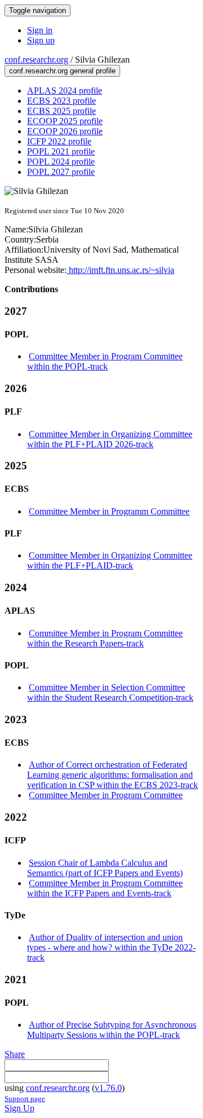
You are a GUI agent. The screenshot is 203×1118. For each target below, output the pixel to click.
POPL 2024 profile (61, 161)
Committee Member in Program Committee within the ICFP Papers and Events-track (105, 888)
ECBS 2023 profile (61, 100)
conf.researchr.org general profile (62, 71)
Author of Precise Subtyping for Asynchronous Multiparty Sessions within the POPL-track (111, 1030)
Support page (25, 1098)
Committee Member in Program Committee (106, 795)
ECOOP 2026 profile (65, 131)
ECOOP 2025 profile (65, 121)
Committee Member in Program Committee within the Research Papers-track (105, 638)
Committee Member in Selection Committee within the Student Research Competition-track (110, 692)
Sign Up (19, 1108)
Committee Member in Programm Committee (109, 511)
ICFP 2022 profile (59, 141)
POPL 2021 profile (61, 151)
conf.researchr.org (36, 59)
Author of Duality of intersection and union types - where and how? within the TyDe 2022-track (111, 947)
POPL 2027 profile (61, 172)
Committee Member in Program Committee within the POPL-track (105, 361)
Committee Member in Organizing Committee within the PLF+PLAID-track (109, 560)
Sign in (39, 30)
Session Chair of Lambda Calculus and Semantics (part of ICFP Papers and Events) (105, 868)
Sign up (41, 40)
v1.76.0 (108, 1088)
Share (15, 1054)
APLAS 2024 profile (64, 90)
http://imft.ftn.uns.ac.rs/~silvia (120, 270)
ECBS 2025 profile (61, 111)
